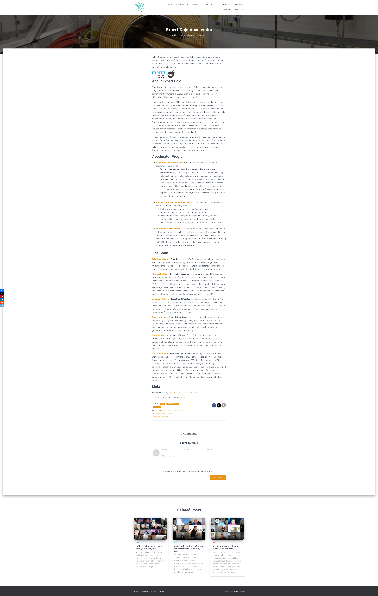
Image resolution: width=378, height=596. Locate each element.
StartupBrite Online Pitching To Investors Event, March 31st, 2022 (188, 548)
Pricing (153, 591)
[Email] (2, 305)
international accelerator (160, 417)
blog (162, 403)
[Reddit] (2, 302)
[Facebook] (2, 290)
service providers (173, 403)
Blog (206, 5)
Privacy (161, 591)
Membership (226, 10)
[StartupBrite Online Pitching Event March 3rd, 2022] (227, 528)
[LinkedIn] (2, 299)
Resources (238, 5)
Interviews (196, 5)
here (183, 397)
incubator (170, 413)
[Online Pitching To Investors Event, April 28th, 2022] (150, 528)
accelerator (159, 410)
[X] (2, 293)
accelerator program (170, 410)
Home (170, 5)
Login (236, 10)
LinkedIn (197, 392)
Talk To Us (226, 5)
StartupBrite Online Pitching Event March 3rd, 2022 (226, 547)
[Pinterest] (2, 296)
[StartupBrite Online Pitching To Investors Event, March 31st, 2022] (189, 528)
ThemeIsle (242, 591)
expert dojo (181, 410)
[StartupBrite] (139, 7)
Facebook (176, 392)
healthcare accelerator (159, 413)
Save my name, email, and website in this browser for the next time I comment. (189, 471)
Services (214, 5)
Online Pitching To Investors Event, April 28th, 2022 (149, 547)
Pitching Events (182, 5)
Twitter (185, 392)
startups (156, 407)
